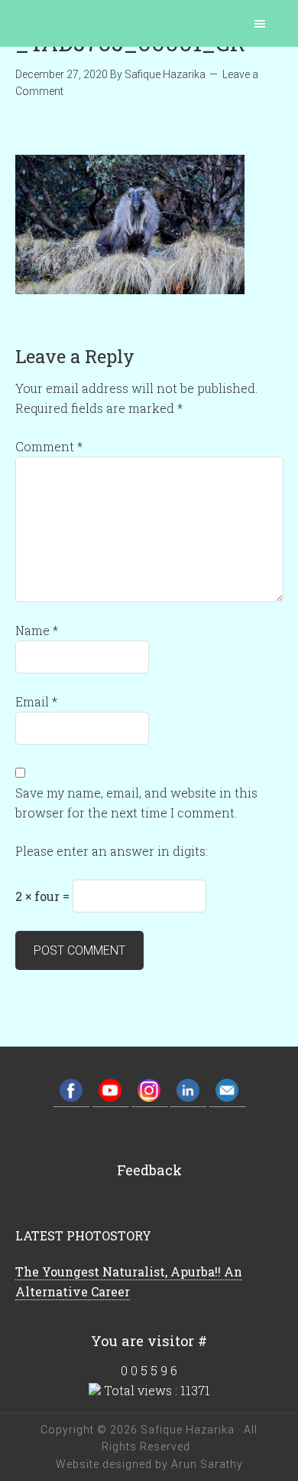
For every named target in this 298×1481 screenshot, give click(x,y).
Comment (49, 446)
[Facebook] (71, 1098)
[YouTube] (110, 1098)
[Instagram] (149, 1098)
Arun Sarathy (205, 1464)
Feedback (149, 1170)
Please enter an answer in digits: (111, 851)
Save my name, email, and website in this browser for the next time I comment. (136, 803)
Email (36, 701)
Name (36, 630)
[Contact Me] (227, 1098)
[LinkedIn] (188, 1098)
